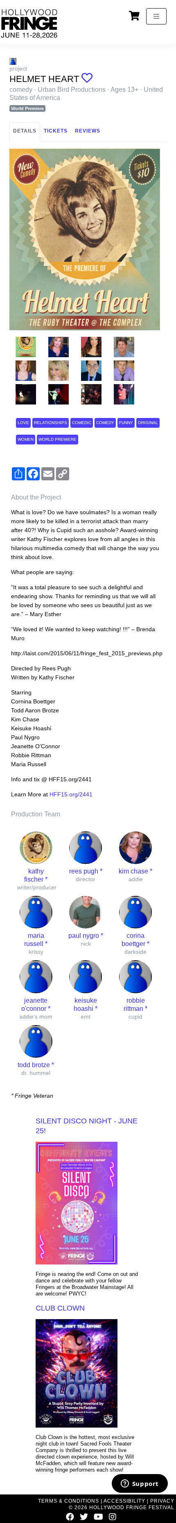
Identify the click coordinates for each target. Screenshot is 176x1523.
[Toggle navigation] (156, 16)
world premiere (57, 439)
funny (126, 422)
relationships (50, 422)
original (148, 422)
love (23, 422)
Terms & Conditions (68, 1501)
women (26, 439)
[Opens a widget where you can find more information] (139, 1484)
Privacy (162, 1501)
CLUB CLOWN (60, 1308)
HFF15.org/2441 (71, 794)
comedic (81, 422)
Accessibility (124, 1501)
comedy (105, 422)
